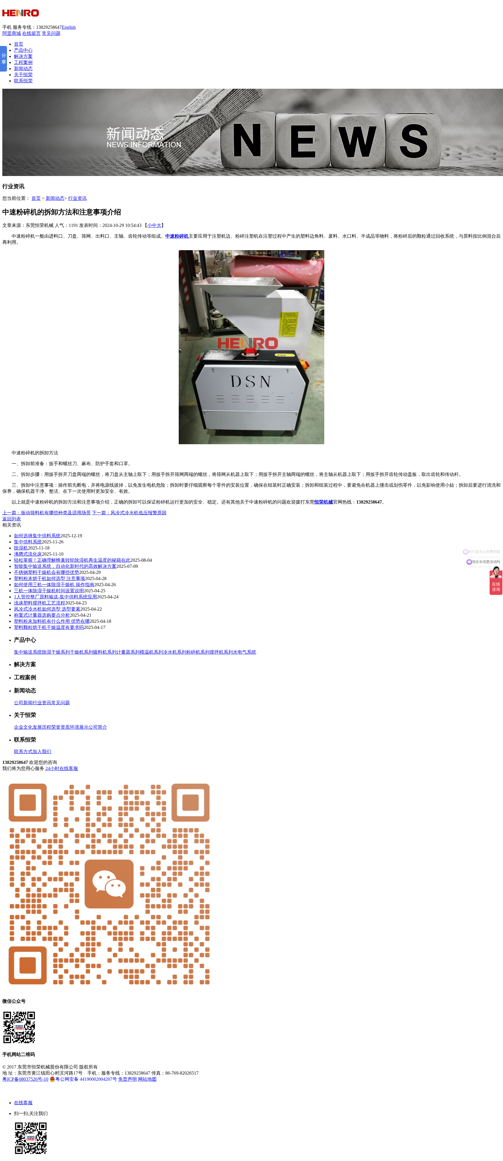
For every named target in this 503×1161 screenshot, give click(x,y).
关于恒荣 (23, 74)
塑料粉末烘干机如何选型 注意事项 (49, 578)
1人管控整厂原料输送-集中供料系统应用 (55, 596)
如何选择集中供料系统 (37, 535)
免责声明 (127, 1079)
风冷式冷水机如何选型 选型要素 (47, 609)
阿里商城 (11, 33)
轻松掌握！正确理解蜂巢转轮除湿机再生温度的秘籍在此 (72, 560)
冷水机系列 (174, 652)
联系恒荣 (23, 80)
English (69, 27)
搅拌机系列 (221, 652)
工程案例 (23, 62)
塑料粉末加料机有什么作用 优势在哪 (52, 621)
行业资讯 (77, 198)
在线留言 (31, 33)
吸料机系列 (104, 652)
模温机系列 (151, 652)
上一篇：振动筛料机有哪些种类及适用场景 (46, 512)
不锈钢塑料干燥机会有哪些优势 (46, 572)
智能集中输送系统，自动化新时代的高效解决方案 (65, 566)
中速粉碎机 (177, 236)
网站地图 (147, 1079)
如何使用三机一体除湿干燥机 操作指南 (54, 584)
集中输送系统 (28, 652)
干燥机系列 (81, 652)
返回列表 (11, 518)
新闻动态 (23, 68)
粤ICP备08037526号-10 (25, 1079)
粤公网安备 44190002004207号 (86, 1079)
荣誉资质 (60, 727)
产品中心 (23, 50)
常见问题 (51, 33)
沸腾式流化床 (28, 554)
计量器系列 (128, 652)
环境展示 (79, 727)
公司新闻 (23, 702)
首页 (18, 44)
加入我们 (42, 751)
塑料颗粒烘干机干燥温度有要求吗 (49, 627)
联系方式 (23, 751)
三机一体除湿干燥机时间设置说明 (49, 590)
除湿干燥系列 (56, 652)
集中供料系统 (28, 541)
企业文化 (23, 727)
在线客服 (23, 1102)
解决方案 (23, 56)
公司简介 (97, 727)
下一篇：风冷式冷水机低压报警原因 (129, 512)
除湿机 (21, 547)
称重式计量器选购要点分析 (42, 615)
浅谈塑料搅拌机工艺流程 (39, 602)
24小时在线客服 (61, 768)
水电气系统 (244, 652)
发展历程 (42, 727)
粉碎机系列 (198, 652)
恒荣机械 (323, 501)
